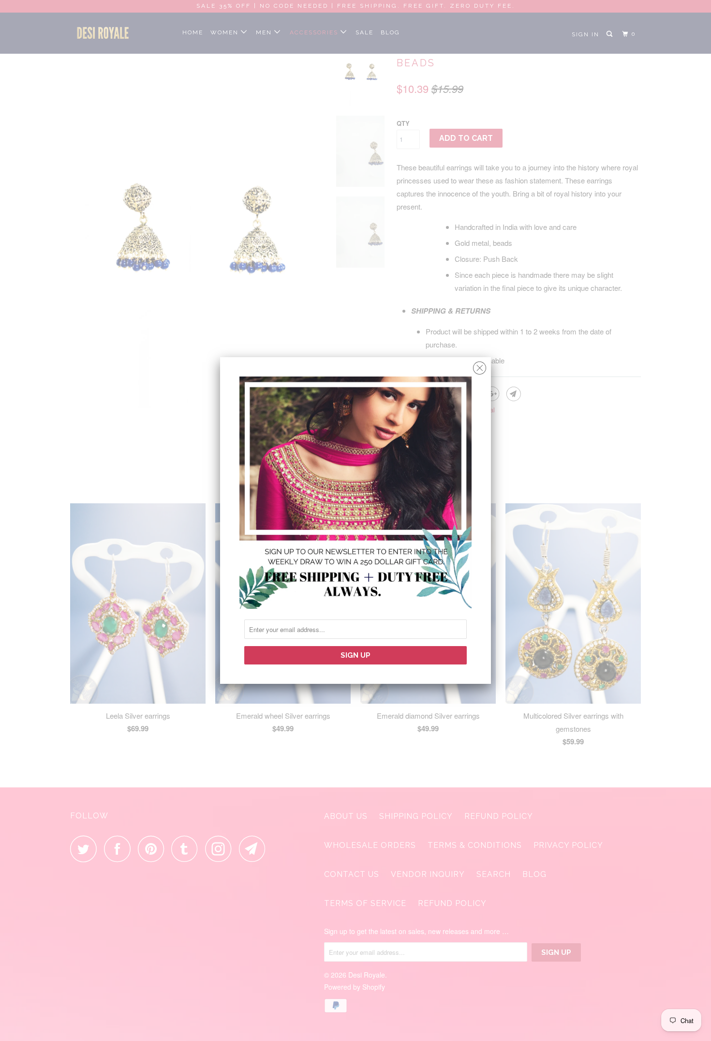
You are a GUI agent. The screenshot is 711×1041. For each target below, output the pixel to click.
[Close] (479, 366)
